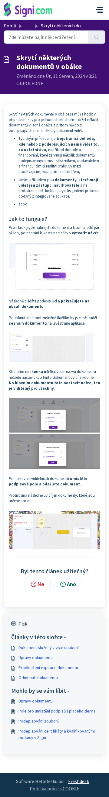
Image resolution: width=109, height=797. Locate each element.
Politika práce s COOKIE (54, 788)
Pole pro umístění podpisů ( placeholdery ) (56, 711)
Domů (10, 25)
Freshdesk (78, 781)
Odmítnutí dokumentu (38, 677)
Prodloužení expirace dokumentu (48, 667)
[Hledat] (96, 37)
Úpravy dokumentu (35, 657)
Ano (71, 584)
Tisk (22, 624)
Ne (41, 584)
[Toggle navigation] (99, 9)
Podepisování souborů (39, 721)
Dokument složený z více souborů (49, 647)
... (28, 25)
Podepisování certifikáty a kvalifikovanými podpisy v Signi (56, 734)
